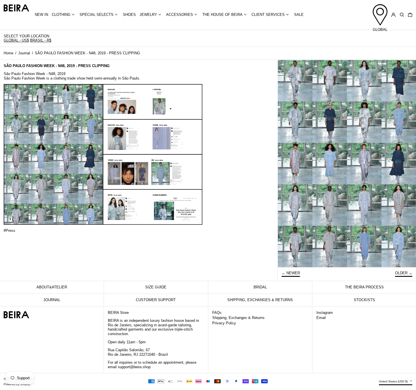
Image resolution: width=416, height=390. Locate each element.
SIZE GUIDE (155, 287)
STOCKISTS (364, 300)
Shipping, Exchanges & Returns (238, 318)
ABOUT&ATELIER (52, 287)
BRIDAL (260, 287)
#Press (9, 230)
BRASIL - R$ (40, 40)
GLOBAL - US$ (16, 40)
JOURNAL (51, 300)
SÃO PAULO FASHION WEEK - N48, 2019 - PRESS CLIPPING (87, 53)
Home (8, 53)
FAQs (217, 312)
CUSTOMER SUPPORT (156, 300)
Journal (24, 53)
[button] (402, 15)
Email (321, 318)
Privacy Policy (224, 323)
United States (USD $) (394, 381)
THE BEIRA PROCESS (364, 287)
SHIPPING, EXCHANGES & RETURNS (260, 300)
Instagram (324, 312)
